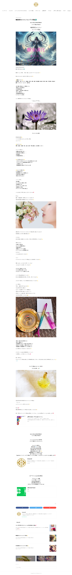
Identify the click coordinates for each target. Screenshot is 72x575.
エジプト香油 (31, 10)
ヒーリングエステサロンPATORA (21, 10)
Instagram (69, 10)
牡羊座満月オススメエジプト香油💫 (22, 545)
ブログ (64, 10)
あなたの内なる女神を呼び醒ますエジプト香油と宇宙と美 (24, 537)
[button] (4, 10)
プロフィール (37, 10)
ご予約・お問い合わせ (57, 10)
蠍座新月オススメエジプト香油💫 (22, 535)
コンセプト (11, 10)
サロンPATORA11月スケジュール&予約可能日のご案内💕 (26, 525)
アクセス (49, 10)
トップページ (4, 10)
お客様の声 (44, 10)
